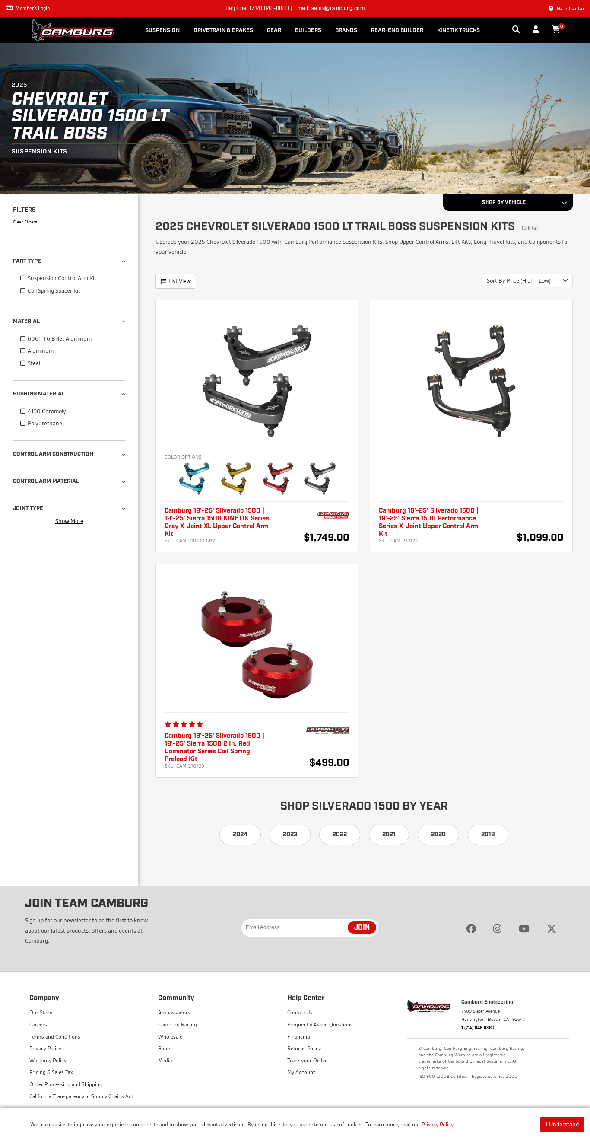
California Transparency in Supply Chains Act (81, 1096)
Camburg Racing (177, 1024)
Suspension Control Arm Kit (62, 278)
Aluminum (41, 350)
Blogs (164, 1048)
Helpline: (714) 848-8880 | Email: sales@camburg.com (295, 8)
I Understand (562, 1124)
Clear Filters (25, 222)
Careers (38, 1024)
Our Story (40, 1012)
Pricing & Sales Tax (51, 1072)
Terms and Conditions (54, 1036)
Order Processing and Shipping (65, 1084)
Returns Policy (304, 1048)
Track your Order (307, 1060)
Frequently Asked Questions (320, 1024)
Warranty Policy (48, 1060)
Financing (298, 1036)
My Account (301, 1072)
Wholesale (170, 1036)
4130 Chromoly (47, 411)
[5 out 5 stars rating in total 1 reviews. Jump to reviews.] (185, 724)
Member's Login (33, 8)
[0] (556, 30)
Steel (34, 363)
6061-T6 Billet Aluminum (60, 338)
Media (165, 1060)
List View (179, 281)
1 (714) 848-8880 (478, 1027)
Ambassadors (174, 1012)
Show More (69, 521)
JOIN (362, 927)
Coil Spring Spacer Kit (54, 290)
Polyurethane (45, 423)
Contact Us (300, 1012)
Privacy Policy (438, 1124)
